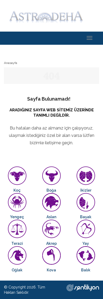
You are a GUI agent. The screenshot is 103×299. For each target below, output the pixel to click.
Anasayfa (10, 63)
